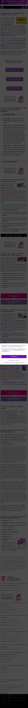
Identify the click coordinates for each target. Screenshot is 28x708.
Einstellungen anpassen (14, 360)
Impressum (22, 362)
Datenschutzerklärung (15, 362)
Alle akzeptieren (14, 356)
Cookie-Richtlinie (7, 362)
